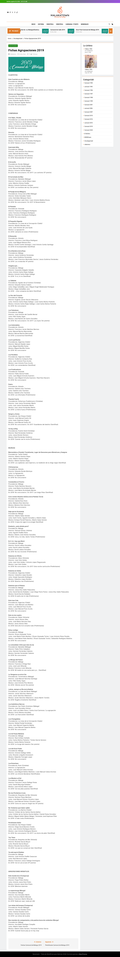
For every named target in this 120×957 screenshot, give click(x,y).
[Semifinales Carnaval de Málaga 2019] (83, 32)
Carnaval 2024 (88, 130)
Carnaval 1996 (88, 90)
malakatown (13, 54)
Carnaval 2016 (88, 119)
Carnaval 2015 (88, 115)
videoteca (87, 144)
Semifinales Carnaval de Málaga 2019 (101, 30)
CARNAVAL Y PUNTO (72, 24)
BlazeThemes (83, 954)
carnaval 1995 (88, 86)
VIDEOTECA (49, 24)
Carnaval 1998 (88, 97)
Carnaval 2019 (88, 126)
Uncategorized (13, 46)
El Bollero (87, 133)
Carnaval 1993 (88, 83)
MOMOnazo (87, 137)
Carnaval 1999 (88, 101)
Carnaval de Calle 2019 (36, 30)
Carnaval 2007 (88, 112)
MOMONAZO (84, 24)
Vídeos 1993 (88, 69)
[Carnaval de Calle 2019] (24, 32)
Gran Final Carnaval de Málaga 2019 (66, 30)
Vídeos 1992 (88, 49)
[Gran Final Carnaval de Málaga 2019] (49, 32)
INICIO (33, 24)
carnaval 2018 (88, 123)
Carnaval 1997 (88, 94)
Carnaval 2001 (88, 105)
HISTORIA (41, 24)
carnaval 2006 (88, 108)
